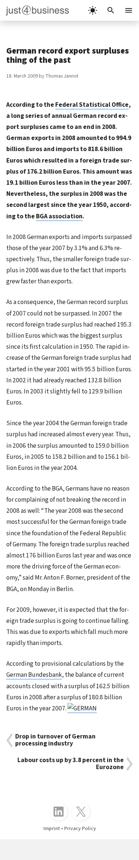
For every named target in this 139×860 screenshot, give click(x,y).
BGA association (59, 216)
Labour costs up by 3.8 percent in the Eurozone (70, 764)
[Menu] (129, 10)
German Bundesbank (34, 674)
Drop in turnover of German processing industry (55, 740)
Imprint (51, 828)
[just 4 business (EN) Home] (34, 10)
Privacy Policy (80, 828)
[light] (92, 10)
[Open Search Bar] (111, 10)
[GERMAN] (82, 708)
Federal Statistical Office (92, 104)
